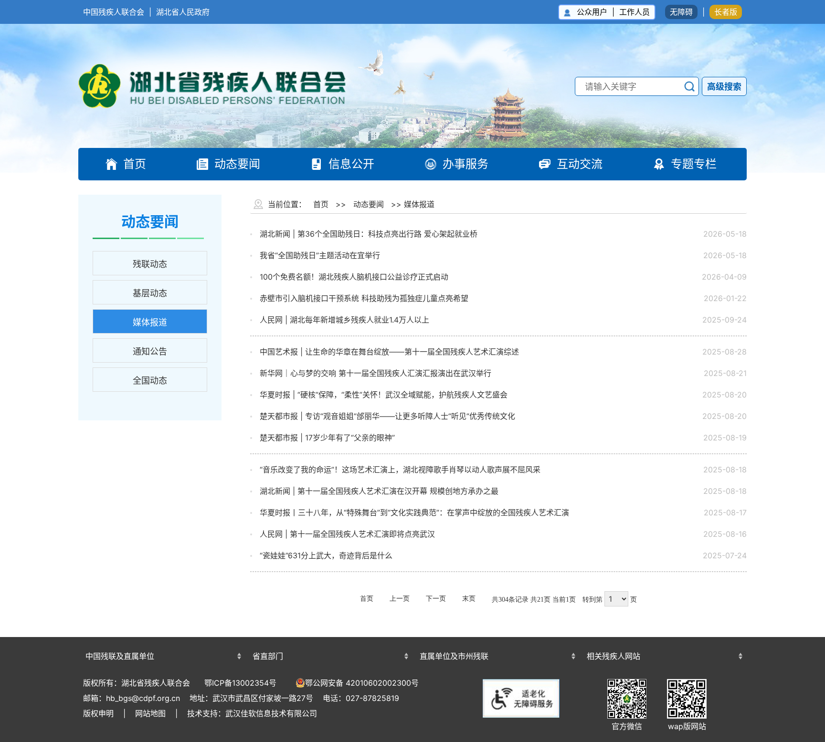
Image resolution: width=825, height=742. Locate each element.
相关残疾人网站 (613, 656)
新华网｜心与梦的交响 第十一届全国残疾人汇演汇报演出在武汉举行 (375, 373)
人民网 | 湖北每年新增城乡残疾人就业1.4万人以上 (344, 319)
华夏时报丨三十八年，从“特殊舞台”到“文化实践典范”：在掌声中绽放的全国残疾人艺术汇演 (414, 512)
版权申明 (98, 713)
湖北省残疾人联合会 (221, 86)
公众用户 (592, 12)
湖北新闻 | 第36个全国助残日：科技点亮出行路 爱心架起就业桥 (368, 234)
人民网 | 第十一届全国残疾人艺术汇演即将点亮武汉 (347, 534)
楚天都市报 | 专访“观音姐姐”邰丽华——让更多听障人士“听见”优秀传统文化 (387, 416)
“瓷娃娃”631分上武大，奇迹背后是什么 (326, 555)
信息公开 (351, 164)
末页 (469, 598)
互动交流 (580, 164)
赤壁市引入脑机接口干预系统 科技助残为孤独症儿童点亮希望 (364, 298)
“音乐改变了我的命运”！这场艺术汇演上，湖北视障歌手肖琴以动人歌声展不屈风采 (400, 469)
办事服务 (465, 164)
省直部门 (268, 656)
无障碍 (681, 12)
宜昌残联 (496, 639)
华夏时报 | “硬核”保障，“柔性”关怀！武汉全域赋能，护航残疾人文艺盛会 (384, 394)
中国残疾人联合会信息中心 (162, 639)
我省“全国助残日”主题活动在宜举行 (320, 255)
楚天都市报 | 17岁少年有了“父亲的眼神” (327, 437)
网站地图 (150, 713)
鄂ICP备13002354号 (240, 683)
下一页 (436, 598)
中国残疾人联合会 (113, 12)
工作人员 (634, 12)
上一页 (400, 598)
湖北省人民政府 (183, 12)
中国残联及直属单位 (119, 656)
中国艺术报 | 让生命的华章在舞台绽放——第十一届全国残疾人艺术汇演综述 (389, 351)
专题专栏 (694, 164)
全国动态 (150, 381)
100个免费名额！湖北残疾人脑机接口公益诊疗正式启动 (354, 277)
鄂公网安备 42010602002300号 (362, 683)
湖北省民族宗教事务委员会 (329, 639)
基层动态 (150, 293)
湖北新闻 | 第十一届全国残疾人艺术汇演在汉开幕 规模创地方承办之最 (379, 491)
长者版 (725, 12)
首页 (134, 164)
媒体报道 (150, 322)
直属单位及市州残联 (454, 656)
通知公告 (150, 351)
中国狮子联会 (663, 638)
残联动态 (150, 264)
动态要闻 (237, 164)
